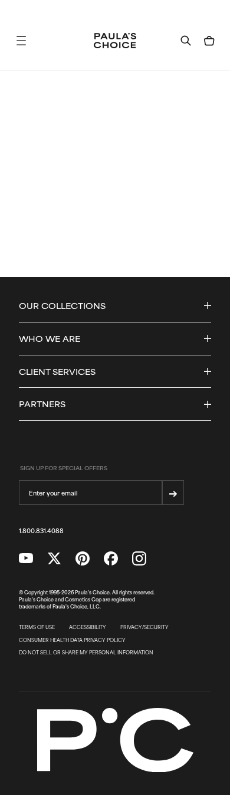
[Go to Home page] (115, 40)
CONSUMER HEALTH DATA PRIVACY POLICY (72, 640)
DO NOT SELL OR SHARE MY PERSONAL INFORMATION (86, 653)
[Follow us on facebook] (111, 558)
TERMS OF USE (37, 627)
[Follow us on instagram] (139, 558)
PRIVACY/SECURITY (144, 627)
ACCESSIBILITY (87, 627)
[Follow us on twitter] (54, 558)
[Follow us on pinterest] (82, 558)
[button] (21, 40)
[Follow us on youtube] (26, 558)
